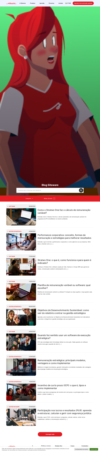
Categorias (28, 198)
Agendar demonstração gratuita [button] (83, 3)
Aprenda (42, 3)
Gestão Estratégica (15, 231)
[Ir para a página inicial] (11, 3)
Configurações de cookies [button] (81, 449)
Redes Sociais (48, 198)
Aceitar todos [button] (94, 449)
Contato (61, 3)
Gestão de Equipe (14, 406)
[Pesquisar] (81, 190)
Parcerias (51, 3)
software (12, 206)
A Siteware (23, 3)
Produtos (32, 3)
